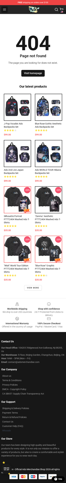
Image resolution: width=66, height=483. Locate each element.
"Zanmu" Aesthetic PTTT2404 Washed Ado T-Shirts (47, 219)
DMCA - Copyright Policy (14, 389)
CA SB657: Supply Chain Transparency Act (23, 393)
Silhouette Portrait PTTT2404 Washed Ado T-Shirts (16, 219)
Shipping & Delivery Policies (15, 408)
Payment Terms (10, 412)
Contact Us (7, 421)
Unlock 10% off (6, 469)
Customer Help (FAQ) (12, 426)
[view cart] (61, 9)
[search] (56, 9)
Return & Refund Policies (14, 417)
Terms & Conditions (11, 380)
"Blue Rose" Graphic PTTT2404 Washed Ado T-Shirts (47, 268)
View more (33, 288)
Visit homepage (33, 73)
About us (6, 376)
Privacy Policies (10, 385)
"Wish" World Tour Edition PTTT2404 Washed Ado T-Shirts (16, 268)
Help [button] (60, 479)
